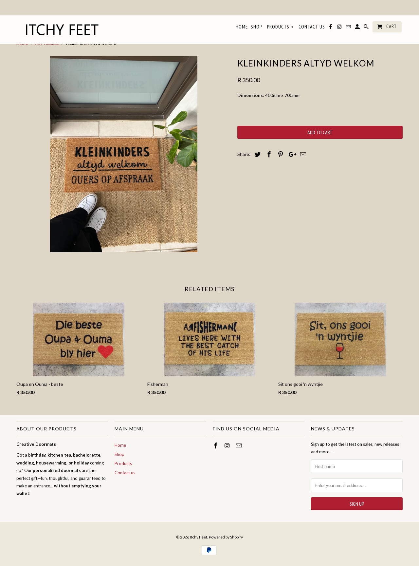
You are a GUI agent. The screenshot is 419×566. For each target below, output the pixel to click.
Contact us (125, 472)
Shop (119, 454)
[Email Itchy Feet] (239, 445)
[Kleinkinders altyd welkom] (123, 154)
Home (120, 445)
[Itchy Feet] (62, 29)
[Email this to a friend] (302, 154)
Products (123, 463)
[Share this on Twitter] (256, 154)
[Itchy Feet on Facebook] (216, 445)
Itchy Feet (198, 537)
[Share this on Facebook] (268, 154)
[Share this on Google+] (290, 154)
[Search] (367, 28)
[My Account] (358, 28)
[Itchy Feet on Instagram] (227, 445)
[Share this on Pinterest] (279, 154)
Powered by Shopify (226, 537)
